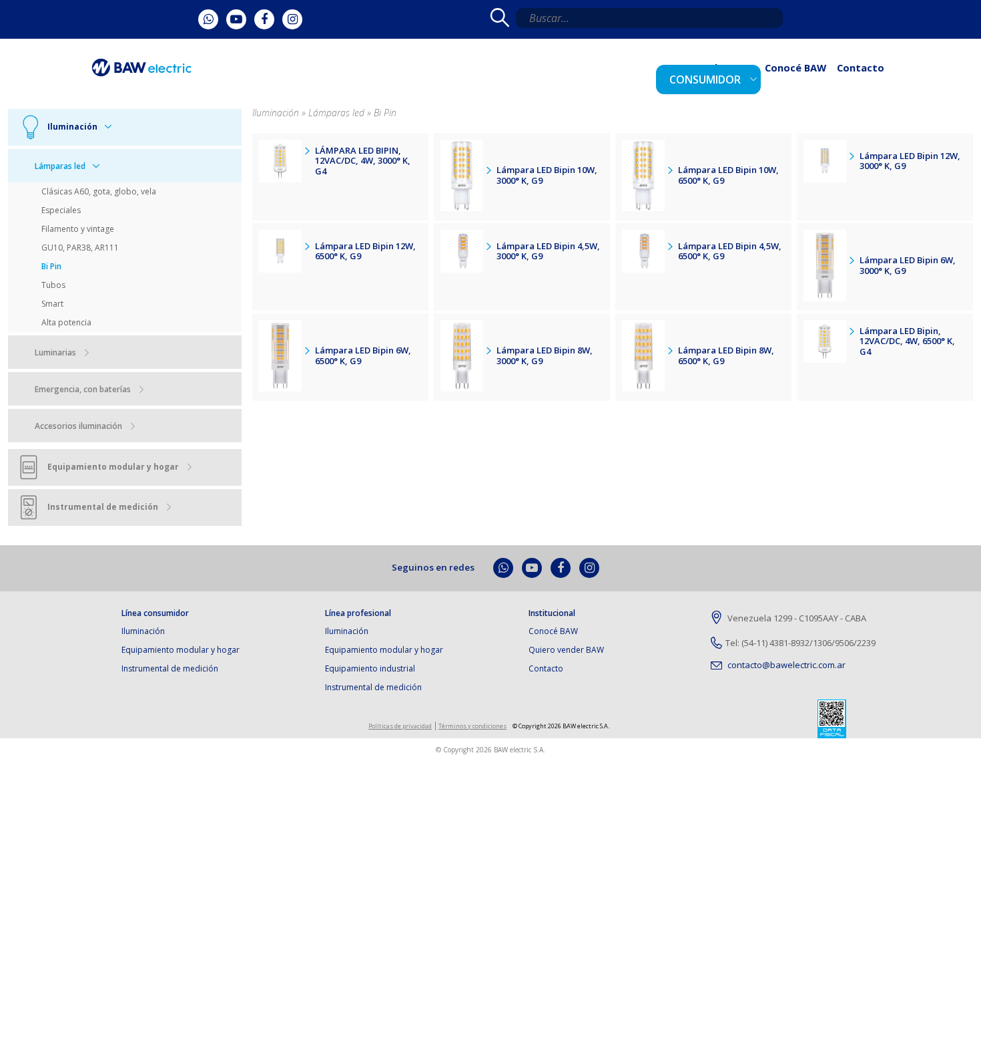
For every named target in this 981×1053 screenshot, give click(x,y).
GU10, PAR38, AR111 (80, 247)
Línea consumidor (155, 613)
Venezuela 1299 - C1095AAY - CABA (795, 618)
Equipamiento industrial (370, 668)
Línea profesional (358, 613)
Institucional (552, 613)
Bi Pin (51, 266)
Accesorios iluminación (78, 426)
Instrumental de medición (169, 668)
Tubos (53, 285)
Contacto (866, 77)
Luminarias (55, 352)
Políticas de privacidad (400, 726)
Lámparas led (60, 166)
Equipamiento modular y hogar (180, 649)
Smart (52, 303)
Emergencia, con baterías (83, 389)
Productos (747, 77)
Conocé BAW (811, 77)
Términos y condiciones (472, 726)
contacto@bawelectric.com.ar (785, 665)
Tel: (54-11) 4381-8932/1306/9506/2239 (800, 643)
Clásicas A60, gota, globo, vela (98, 191)
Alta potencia (66, 322)
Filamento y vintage (77, 229)
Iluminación (143, 631)
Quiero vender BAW (566, 649)
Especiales (61, 210)
